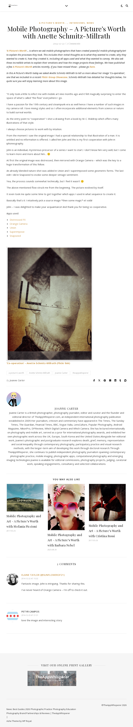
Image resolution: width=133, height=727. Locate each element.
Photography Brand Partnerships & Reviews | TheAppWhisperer (38, 713)
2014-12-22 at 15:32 (29, 578)
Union (13, 227)
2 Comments (73, 43)
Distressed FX (18, 219)
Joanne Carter (61, 373)
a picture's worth (16, 373)
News (90, 23)
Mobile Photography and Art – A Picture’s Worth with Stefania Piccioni (23, 521)
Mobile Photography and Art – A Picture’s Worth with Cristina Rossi (106, 531)
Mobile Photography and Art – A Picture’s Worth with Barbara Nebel (65, 540)
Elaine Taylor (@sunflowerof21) (43, 574)
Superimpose (17, 231)
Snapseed (15, 235)
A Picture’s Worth (16, 50)
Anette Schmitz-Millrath (39, 373)
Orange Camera (18, 223)
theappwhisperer (81, 373)
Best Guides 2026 (21, 709)
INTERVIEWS (77, 23)
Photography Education (64, 709)
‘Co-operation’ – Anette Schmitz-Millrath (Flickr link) (38, 363)
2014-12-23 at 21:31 (29, 615)
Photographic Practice (41, 709)
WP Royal (26, 721)
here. (92, 66)
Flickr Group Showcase (54, 77)
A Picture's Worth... (53, 23)
